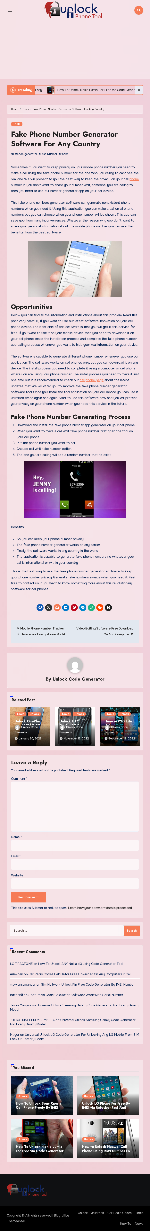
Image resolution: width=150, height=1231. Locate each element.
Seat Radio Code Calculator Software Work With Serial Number (75, 995)
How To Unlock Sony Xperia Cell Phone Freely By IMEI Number (39, 1107)
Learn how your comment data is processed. (100, 908)
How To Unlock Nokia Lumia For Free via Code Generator (39, 1149)
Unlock (34, 714)
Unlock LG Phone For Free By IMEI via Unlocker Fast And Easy (106, 1107)
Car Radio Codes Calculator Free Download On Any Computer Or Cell (80, 974)
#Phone (63, 154)
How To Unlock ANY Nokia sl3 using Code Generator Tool (80, 964)
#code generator (26, 154)
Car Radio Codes (119, 1213)
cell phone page (92, 380)
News (139, 1224)
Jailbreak (97, 1213)
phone (134, 179)
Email (16, 856)
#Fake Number (47, 154)
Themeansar (16, 1221)
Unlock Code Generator (78, 678)
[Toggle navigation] (10, 10)
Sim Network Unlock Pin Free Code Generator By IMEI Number (88, 984)
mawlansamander (23, 984)
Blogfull (59, 1215)
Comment (19, 779)
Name (16, 837)
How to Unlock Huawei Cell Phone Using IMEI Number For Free (106, 1151)
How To (125, 1224)
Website (17, 875)
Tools (17, 124)
